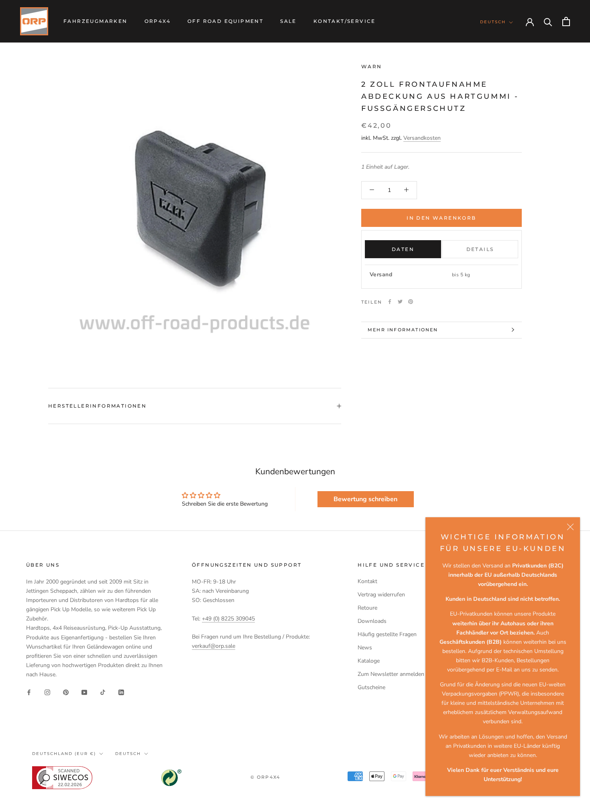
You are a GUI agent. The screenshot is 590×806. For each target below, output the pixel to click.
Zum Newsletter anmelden (391, 674)
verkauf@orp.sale (213, 646)
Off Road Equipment (225, 21)
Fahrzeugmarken (95, 21)
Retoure (367, 608)
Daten (403, 249)
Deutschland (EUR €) (64, 753)
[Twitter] (400, 301)
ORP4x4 (157, 21)
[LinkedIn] (121, 691)
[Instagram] (47, 691)
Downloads (372, 621)
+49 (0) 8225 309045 (228, 618)
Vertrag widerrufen (381, 594)
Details (480, 249)
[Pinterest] (410, 301)
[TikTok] (103, 691)
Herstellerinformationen (97, 406)
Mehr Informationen (403, 330)
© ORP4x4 (265, 777)
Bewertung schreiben (365, 499)
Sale (288, 21)
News (365, 647)
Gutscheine (371, 687)
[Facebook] (389, 301)
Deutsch (493, 21)
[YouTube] (84, 691)
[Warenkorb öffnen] (566, 21)
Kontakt (367, 581)
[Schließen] (570, 527)
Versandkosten (422, 137)
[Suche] (548, 21)
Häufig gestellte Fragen (387, 634)
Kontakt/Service (344, 21)
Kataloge (369, 661)
